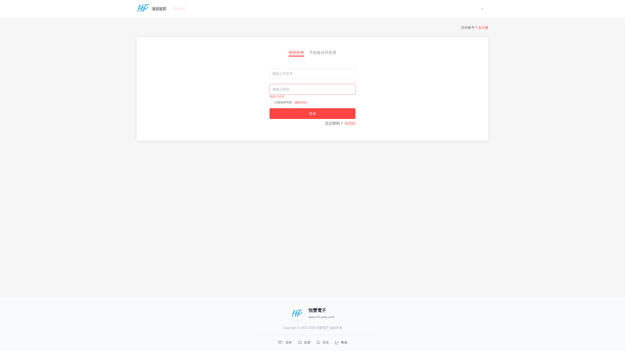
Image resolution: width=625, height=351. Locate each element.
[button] (482, 8)
